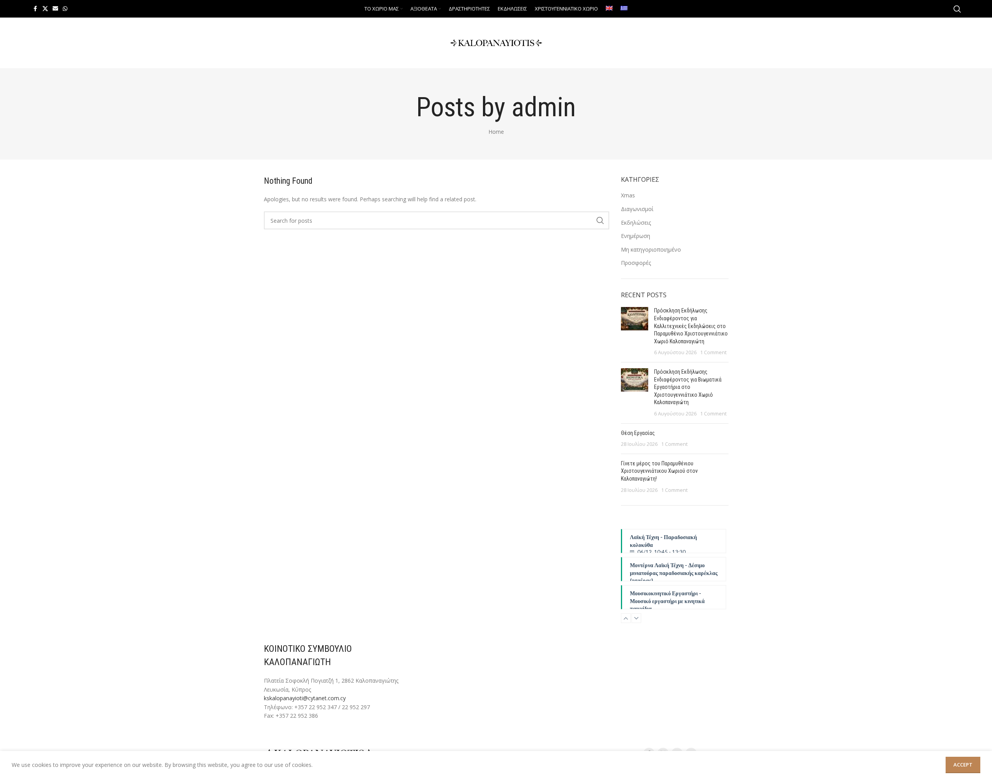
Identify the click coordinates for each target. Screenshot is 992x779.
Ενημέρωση (635, 236)
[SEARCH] (600, 220)
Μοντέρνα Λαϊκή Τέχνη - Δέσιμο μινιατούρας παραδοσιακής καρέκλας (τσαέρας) (674, 571)
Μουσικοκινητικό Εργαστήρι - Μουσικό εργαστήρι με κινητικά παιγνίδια (667, 599)
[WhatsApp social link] (65, 9)
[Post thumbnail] (634, 331)
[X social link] (45, 9)
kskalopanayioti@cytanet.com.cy (305, 698)
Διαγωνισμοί (637, 209)
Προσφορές (636, 262)
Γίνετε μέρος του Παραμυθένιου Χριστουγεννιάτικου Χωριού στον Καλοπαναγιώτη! (659, 471)
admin (543, 107)
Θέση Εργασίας (638, 433)
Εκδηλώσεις (636, 222)
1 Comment (713, 352)
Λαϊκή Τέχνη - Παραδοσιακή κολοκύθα (663, 543)
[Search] (957, 9)
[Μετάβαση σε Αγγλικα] (609, 9)
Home (496, 131)
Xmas (628, 195)
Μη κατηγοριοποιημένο (651, 249)
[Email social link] (55, 9)
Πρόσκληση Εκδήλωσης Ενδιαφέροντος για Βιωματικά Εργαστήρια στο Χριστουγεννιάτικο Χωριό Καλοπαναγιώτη (687, 387)
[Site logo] (496, 42)
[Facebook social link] (35, 9)
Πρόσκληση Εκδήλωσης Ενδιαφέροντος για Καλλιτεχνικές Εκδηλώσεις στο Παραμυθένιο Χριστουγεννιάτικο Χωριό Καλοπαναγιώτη (691, 325)
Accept (963, 764)
